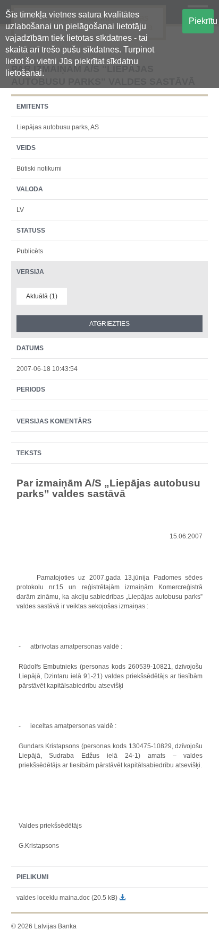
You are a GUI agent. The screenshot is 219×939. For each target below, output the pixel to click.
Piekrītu (201, 20)
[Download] (122, 897)
